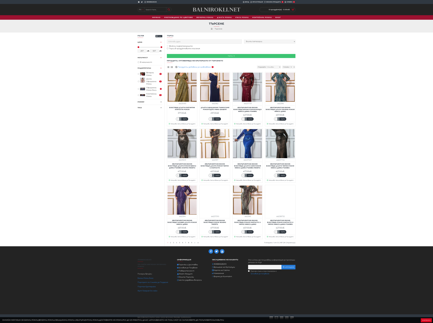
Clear (159, 36)
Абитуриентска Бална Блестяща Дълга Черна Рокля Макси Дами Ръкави (280, 166)
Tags (140, 107)
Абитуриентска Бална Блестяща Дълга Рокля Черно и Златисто (215, 166)
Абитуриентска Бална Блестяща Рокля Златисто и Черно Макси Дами (247, 222)
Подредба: (262, 67)
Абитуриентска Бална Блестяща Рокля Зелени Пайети (215, 222)
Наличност (143, 57)
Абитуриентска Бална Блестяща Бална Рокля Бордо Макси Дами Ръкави (247, 109)
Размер (141, 102)
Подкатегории (144, 68)
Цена (140, 42)
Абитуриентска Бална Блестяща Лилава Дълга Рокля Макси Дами (182, 222)
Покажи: (286, 67)
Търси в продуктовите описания (184, 48)
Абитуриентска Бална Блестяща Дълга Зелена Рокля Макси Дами (280, 109)
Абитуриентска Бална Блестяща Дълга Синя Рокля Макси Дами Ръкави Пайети (247, 166)
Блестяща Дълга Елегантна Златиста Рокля (182, 108)
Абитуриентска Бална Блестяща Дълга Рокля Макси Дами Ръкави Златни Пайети (182, 166)
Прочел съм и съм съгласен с (263, 272)
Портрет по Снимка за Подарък (153, 282)
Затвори (427, 320)
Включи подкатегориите (181, 46)
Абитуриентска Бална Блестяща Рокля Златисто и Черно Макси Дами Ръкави (280, 222)
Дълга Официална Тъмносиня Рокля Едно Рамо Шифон (214, 108)
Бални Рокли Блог (145, 278)
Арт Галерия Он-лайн (147, 291)
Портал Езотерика (147, 286)
